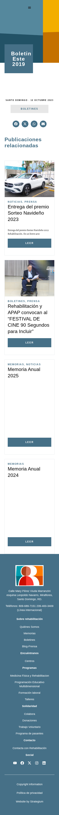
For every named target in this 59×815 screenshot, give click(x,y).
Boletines (16, 301)
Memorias (16, 364)
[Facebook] (22, 763)
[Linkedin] (44, 763)
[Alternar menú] (29, 7)
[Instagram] (36, 763)
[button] (16, 124)
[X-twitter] (29, 763)
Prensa (31, 202)
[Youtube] (15, 763)
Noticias (15, 202)
